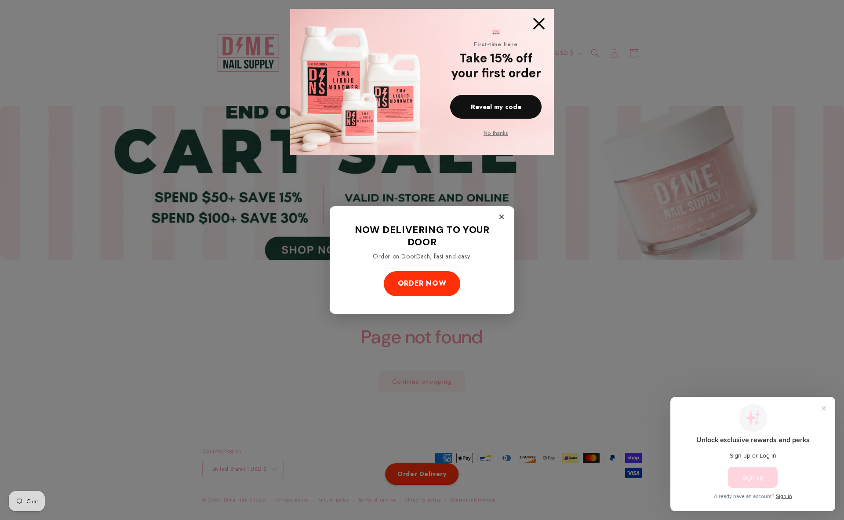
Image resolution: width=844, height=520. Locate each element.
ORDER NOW (422, 283)
